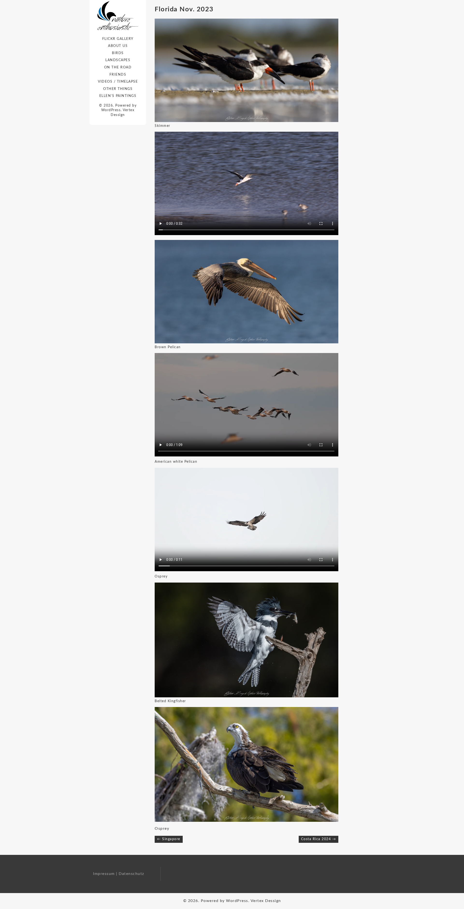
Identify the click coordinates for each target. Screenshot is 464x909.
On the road (118, 67)
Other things (117, 89)
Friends (117, 74)
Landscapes (117, 60)
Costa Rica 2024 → (318, 839)
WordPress (111, 110)
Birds (118, 53)
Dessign (118, 115)
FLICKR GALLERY (118, 39)
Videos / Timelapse (118, 81)
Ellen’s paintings (118, 96)
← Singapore (168, 839)
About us (118, 46)
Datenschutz (131, 874)
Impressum (104, 874)
